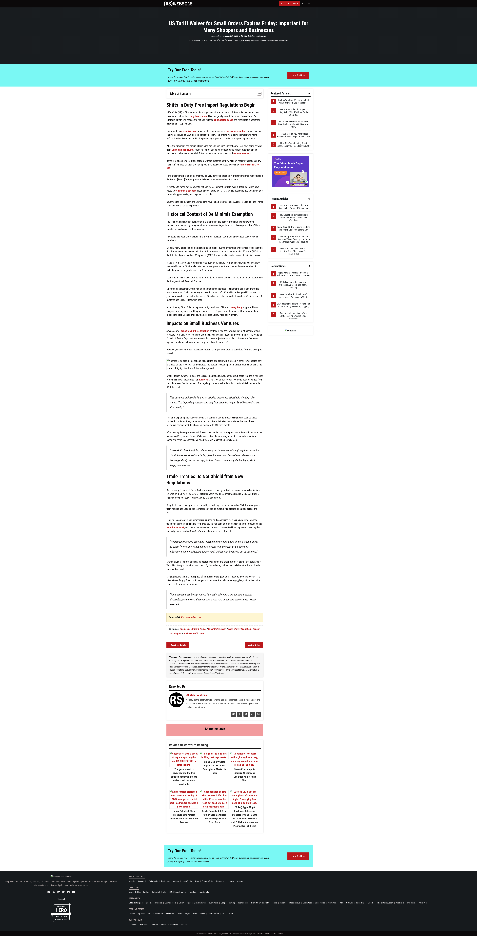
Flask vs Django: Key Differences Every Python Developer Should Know (293, 135)
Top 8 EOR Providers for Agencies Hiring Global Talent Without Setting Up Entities (294, 112)
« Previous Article (178, 645)
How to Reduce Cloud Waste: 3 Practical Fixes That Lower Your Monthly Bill (293, 251)
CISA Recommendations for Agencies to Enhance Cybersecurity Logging (293, 305)
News (197, 40)
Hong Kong (236, 307)
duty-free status (198, 116)
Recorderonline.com (191, 617)
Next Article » (254, 645)
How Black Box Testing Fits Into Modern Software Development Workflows (293, 218)
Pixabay (267, 933)
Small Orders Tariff (217, 629)
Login (295, 4)
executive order (189, 131)
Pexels (274, 933)
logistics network (175, 527)
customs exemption (236, 131)
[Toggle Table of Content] (258, 93)
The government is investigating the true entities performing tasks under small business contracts (184, 777)
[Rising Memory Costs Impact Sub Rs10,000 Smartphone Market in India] (214, 757)
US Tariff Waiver (198, 629)
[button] (303, 3)
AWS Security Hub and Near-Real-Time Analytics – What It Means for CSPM (293, 124)
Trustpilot (61, 899)
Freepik (280, 933)
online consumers (242, 153)
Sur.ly (65, 919)
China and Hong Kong (182, 149)
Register (285, 4)
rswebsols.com (61, 914)
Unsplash (260, 933)
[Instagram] (258, 715)
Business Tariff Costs (193, 633)
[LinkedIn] (252, 715)
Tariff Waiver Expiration (239, 629)
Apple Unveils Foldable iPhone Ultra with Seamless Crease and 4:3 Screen (294, 274)
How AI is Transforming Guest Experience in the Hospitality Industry (294, 144)
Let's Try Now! (298, 75)
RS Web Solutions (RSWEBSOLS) (220, 933)
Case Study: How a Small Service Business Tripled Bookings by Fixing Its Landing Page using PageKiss (294, 239)
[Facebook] (239, 715)
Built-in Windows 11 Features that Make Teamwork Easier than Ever (293, 101)
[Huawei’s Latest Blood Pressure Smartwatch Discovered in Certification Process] (183, 806)
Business (262, 36)
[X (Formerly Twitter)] (245, 715)
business (203, 379)
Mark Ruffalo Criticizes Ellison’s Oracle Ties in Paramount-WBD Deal (294, 295)
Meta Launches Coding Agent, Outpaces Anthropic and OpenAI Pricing (293, 285)
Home (191, 40)
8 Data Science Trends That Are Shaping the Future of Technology (293, 206)
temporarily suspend (186, 190)
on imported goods (223, 119)
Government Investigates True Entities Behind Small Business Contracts (294, 316)
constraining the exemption (195, 330)
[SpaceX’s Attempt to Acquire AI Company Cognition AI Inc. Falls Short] (244, 764)
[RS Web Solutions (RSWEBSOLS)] (178, 3)
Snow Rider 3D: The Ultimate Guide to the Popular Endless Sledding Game (293, 228)
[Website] (233, 715)
